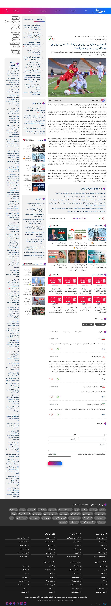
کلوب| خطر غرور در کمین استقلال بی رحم (12, 379)
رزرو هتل (16, 46)
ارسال (55, 463)
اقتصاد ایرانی (16, 54)
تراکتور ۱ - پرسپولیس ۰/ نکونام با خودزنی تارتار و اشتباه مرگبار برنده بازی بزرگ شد (31, 44)
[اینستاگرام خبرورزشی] (7, 604)
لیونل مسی (63, 522)
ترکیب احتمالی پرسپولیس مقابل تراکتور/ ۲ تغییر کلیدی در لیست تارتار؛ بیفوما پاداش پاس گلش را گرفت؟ (32, 78)
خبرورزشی (98, 10)
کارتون (77, 553)
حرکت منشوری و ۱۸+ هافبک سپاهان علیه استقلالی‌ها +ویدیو (32, 87)
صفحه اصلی (103, 37)
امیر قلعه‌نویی (23, 545)
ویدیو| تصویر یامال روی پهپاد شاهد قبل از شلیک (35, 133)
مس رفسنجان (101, 588)
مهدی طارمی (46, 518)
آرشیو (103, 549)
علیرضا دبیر (49, 553)
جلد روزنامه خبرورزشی (72, 557)
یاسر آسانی (31, 510)
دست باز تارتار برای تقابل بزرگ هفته (12, 455)
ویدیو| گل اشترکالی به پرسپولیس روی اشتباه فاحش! (12, 273)
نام (105, 434)
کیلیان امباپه (75, 566)
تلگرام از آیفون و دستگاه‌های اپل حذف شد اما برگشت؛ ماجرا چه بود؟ (34, 117)
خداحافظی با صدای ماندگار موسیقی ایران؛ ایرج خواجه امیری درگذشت (35, 110)
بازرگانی (38, 199)
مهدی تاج (50, 545)
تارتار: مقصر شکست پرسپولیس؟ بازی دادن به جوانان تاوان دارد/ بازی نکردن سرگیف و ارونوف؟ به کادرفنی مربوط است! (12, 179)
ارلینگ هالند (75, 592)
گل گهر (103, 585)
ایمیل (74, 434)
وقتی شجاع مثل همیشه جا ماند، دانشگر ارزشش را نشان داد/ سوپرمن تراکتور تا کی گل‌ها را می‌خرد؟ (13, 313)
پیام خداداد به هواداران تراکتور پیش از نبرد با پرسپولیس (33, 52)
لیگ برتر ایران (89, 37)
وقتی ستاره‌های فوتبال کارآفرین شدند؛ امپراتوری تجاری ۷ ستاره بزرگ (83, 197)
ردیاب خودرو (9, 21)
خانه (86, 11)
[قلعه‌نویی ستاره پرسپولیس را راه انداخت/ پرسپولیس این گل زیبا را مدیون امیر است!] (77, 77)
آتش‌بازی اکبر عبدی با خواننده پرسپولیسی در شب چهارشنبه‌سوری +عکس (34, 123)
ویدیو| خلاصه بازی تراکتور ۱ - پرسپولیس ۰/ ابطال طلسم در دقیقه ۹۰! (12, 216)
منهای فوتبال (16, 11)
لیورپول (14, 514)
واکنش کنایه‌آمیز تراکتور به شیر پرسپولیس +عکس (13, 111)
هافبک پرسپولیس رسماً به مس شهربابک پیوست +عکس (31, 71)
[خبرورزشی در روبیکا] (18, 604)
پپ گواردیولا (75, 581)
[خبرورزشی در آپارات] (14, 604)
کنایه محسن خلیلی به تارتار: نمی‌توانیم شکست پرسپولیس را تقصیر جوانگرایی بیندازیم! (13, 71)
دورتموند (24, 566)
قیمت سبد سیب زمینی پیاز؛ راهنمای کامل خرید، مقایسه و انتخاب (34, 242)
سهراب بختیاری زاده (65, 510)
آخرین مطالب (72, 11)
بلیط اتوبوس (15, 50)
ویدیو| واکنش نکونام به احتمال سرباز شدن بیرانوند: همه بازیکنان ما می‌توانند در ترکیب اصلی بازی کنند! (12, 100)
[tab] (39, 19)
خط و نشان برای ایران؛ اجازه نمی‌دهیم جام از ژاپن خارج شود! (12, 462)
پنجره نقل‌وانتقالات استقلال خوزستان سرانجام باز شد (13, 417)
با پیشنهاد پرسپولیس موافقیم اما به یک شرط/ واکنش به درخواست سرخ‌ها (32, 65)
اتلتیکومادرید (49, 570)
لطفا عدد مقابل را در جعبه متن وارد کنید (92, 454)
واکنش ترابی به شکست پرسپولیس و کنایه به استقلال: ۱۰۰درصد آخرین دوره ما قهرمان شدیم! (12, 82)
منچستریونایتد (22, 585)
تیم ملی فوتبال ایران (59, 518)
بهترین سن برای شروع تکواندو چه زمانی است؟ (33, 215)
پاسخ (103, 349)
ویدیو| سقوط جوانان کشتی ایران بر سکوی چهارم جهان (13, 323)
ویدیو (30, 11)
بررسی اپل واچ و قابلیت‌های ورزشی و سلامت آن (34, 210)
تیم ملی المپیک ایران (50, 514)
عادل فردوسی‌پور (22, 538)
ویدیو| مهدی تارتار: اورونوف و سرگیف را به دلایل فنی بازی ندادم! (13, 119)
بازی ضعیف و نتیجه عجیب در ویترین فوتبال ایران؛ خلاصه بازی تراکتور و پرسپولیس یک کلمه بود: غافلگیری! (13, 193)
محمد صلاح (101, 522)
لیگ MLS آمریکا (24, 514)
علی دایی (50, 549)
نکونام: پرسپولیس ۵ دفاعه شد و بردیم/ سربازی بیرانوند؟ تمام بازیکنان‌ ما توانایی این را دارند (12, 144)
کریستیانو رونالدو (74, 570)
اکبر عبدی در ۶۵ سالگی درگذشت (33, 128)
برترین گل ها (74, 522)
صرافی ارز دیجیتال (14, 43)
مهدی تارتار (52, 510)
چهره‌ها (77, 545)
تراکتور (77, 510)
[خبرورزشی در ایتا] (21, 604)
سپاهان (84, 510)
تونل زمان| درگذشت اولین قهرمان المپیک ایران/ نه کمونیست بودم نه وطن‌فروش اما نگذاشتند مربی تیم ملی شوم (12, 298)
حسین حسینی (87, 514)
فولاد (103, 581)
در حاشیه (76, 549)
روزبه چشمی (37, 514)
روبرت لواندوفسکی (73, 585)
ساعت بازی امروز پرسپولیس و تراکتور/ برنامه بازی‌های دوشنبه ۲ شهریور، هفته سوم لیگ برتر (31, 36)
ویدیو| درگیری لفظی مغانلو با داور (13, 374)
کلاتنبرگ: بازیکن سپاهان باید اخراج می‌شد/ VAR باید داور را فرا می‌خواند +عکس (31, 27)
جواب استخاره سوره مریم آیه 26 (33, 252)
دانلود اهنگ (16, 36)
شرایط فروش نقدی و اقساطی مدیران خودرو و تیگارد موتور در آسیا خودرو (33, 234)
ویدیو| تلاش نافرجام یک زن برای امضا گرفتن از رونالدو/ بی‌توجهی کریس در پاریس (12, 344)
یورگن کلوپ (75, 577)
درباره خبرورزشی (100, 538)
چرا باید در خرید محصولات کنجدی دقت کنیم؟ (34, 205)
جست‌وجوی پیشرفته (99, 557)
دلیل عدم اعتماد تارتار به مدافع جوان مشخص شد (13, 426)
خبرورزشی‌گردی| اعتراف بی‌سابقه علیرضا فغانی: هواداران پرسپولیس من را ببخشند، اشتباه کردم (12, 333)
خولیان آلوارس (34, 518)
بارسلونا (22, 510)
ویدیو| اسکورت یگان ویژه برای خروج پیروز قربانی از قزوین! (31, 58)
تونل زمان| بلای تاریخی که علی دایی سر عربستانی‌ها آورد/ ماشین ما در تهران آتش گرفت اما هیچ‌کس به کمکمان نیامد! (13, 157)
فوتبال (96, 37)
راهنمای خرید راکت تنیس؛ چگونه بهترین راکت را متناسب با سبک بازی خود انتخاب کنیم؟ (32, 221)
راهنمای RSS (101, 553)
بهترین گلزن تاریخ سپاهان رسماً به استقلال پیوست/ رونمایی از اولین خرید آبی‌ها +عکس (12, 388)
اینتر (51, 573)
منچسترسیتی (75, 514)
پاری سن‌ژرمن (49, 585)
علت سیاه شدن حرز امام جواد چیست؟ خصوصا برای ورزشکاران (33, 248)
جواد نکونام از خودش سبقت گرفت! (13, 91)
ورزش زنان (76, 542)
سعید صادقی (88, 324)
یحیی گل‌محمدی (22, 553)
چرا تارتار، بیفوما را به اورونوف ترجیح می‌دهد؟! (12, 409)
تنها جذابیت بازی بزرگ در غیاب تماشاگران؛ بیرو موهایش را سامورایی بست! (13, 356)
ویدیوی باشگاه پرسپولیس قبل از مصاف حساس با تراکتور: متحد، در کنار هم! (12, 447)
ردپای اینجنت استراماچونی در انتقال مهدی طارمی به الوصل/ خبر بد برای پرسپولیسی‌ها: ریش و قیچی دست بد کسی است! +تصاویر (77, 204)
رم (26, 573)
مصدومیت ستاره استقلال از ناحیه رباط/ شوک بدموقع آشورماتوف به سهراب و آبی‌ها (12, 481)
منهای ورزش (36, 103)
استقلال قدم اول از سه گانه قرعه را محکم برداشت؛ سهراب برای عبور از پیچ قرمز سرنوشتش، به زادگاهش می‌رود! (12, 131)
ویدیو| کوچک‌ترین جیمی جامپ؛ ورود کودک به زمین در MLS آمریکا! (12, 470)
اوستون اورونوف (100, 518)
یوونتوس (24, 592)
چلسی (51, 592)
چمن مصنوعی (15, 18)
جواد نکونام (42, 510)
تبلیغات (102, 545)
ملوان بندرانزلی (100, 592)
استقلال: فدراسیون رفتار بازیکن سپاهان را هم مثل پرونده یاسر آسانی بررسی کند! (12, 399)
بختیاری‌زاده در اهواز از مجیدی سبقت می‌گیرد (31, 93)
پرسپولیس (43, 11)
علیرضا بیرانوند (100, 514)
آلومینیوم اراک (87, 518)
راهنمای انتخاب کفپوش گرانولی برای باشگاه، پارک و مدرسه (33, 228)
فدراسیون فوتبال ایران (88, 522)
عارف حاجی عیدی (74, 518)
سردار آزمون (49, 538)
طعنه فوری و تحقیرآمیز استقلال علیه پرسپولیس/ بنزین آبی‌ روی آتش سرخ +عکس (79, 193)
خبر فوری (16, 21)
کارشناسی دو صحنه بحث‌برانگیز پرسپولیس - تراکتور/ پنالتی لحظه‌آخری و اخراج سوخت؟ (13, 227)
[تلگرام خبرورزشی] (10, 604)
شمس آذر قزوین (22, 518)
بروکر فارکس (15, 29)
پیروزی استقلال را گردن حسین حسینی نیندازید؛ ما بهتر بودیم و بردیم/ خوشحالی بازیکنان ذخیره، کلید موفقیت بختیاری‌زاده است (12, 240)
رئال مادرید (13, 510)
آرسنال (51, 566)
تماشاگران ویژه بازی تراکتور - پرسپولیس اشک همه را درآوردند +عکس (12, 366)
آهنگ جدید (16, 25)
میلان (11, 518)
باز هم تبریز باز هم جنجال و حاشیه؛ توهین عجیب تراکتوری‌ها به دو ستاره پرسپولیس (12, 492)
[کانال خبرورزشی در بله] (25, 604)
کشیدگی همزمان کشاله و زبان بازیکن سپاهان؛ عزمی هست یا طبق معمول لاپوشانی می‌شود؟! (77, 200)
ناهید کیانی (23, 549)
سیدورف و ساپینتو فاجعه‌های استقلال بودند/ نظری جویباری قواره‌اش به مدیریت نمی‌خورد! (77, 208)
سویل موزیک (15, 32)
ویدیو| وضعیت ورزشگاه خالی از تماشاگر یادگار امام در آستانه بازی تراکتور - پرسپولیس (13, 435)
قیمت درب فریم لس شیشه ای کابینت (33, 256)
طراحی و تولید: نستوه (96, 604)
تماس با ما (102, 542)
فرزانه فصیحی (23, 542)
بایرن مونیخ (64, 514)
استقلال (57, 11)
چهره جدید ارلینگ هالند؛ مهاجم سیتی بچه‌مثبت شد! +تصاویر (85, 211)
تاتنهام (51, 588)
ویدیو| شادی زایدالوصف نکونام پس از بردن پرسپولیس (12, 169)
